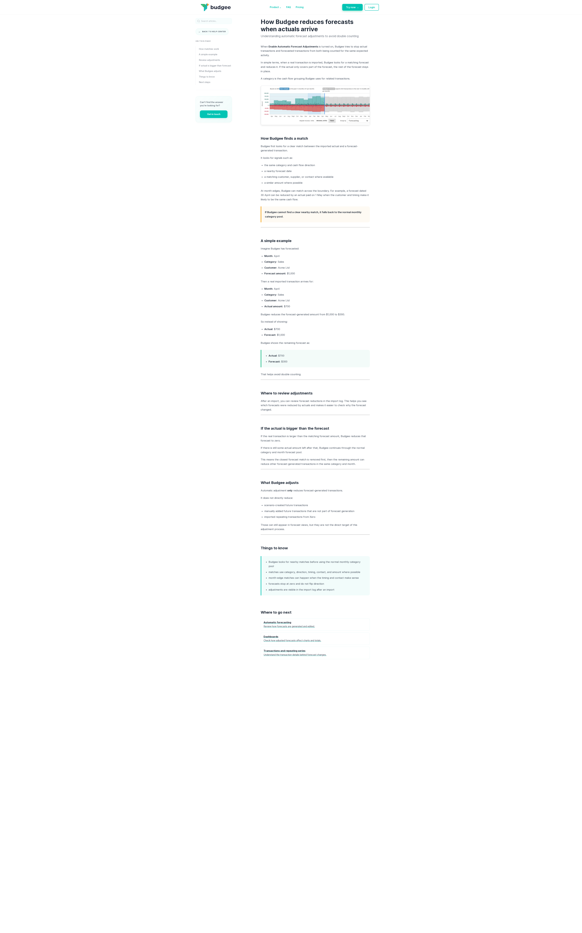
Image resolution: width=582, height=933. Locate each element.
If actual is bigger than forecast (215, 65)
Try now (352, 7)
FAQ (288, 7)
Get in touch (213, 114)
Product (275, 7)
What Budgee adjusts (210, 71)
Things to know (207, 76)
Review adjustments (209, 60)
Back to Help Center (212, 31)
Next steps (204, 82)
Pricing (300, 7)
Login (371, 7)
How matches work (209, 49)
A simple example (208, 54)
